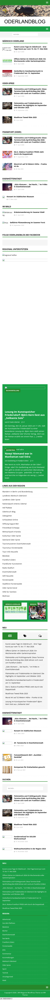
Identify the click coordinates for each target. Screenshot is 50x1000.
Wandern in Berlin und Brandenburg (17, 491)
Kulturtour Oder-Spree (11, 536)
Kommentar (6, 954)
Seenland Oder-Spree (11, 540)
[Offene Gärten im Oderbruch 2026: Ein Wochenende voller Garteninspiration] (7, 61)
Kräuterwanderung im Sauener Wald (29, 212)
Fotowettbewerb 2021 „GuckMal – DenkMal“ (28, 756)
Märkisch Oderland (13, 41)
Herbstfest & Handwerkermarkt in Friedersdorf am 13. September (28, 72)
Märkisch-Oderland (9, 961)
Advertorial (6, 919)
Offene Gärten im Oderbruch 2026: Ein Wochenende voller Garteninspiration (30, 60)
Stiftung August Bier (10, 524)
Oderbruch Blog (8, 512)
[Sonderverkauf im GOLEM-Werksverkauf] (7, 839)
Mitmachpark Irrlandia (11, 532)
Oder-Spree (8, 83)
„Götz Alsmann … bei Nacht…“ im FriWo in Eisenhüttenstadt (30, 185)
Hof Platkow (7, 508)
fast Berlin (6, 938)
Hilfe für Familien (9, 592)
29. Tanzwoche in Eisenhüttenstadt (28, 743)
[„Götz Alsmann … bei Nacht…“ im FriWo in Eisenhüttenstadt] (7, 187)
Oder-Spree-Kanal (9, 588)
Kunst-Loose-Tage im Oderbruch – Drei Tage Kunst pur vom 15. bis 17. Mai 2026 (30, 48)
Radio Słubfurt (8, 568)
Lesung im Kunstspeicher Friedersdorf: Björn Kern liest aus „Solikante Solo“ (25, 415)
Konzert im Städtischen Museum (20, 196)
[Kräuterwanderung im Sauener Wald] (7, 214)
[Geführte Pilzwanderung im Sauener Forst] (5, 222)
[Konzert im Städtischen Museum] (3, 197)
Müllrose (6, 596)
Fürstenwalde (7, 580)
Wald (4, 980)
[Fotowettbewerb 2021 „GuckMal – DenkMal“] (7, 757)
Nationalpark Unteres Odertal (14, 504)
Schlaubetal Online (10, 520)
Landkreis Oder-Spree (11, 499)
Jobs (3, 950)
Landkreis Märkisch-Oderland (14, 496)
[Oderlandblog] (25, 15)
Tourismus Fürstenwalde (12, 548)
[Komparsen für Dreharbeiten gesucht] (7, 769)
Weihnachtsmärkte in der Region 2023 (30, 849)
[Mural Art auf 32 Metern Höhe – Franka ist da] (7, 166)
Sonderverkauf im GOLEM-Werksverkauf (25, 837)
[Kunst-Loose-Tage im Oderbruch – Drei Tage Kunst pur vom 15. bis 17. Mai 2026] (7, 49)
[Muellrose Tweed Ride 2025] (7, 120)
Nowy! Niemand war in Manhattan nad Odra (18, 455)
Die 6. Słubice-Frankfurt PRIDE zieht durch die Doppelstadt (29, 153)
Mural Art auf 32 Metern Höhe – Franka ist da (30, 165)
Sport (4, 969)
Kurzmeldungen (8, 957)
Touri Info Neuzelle (10, 552)
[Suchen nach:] (25, 34)
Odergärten (7, 516)
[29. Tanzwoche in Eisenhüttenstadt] (7, 745)
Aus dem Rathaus (8, 923)
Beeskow (5, 556)
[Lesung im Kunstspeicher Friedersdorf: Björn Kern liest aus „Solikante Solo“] (25, 398)
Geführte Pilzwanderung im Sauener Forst (27, 222)
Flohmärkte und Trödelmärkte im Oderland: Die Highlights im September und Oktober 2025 (30, 105)
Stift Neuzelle (7, 576)
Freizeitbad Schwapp (10, 528)
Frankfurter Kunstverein (12, 564)
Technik (5, 973)
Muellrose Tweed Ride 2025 (25, 117)
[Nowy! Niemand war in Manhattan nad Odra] (25, 449)
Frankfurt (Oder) (11, 132)
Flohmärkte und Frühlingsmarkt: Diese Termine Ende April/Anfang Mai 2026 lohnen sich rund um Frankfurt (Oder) (30, 91)
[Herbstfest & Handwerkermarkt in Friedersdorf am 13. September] (7, 73)
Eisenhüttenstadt (12, 178)
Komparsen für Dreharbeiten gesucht (29, 767)
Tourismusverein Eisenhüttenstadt (16, 544)
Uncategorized (7, 977)
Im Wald (6, 206)
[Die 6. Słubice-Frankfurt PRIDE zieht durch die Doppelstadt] (7, 154)
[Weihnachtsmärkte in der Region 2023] (7, 851)
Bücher (5, 931)
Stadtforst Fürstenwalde (12, 584)
